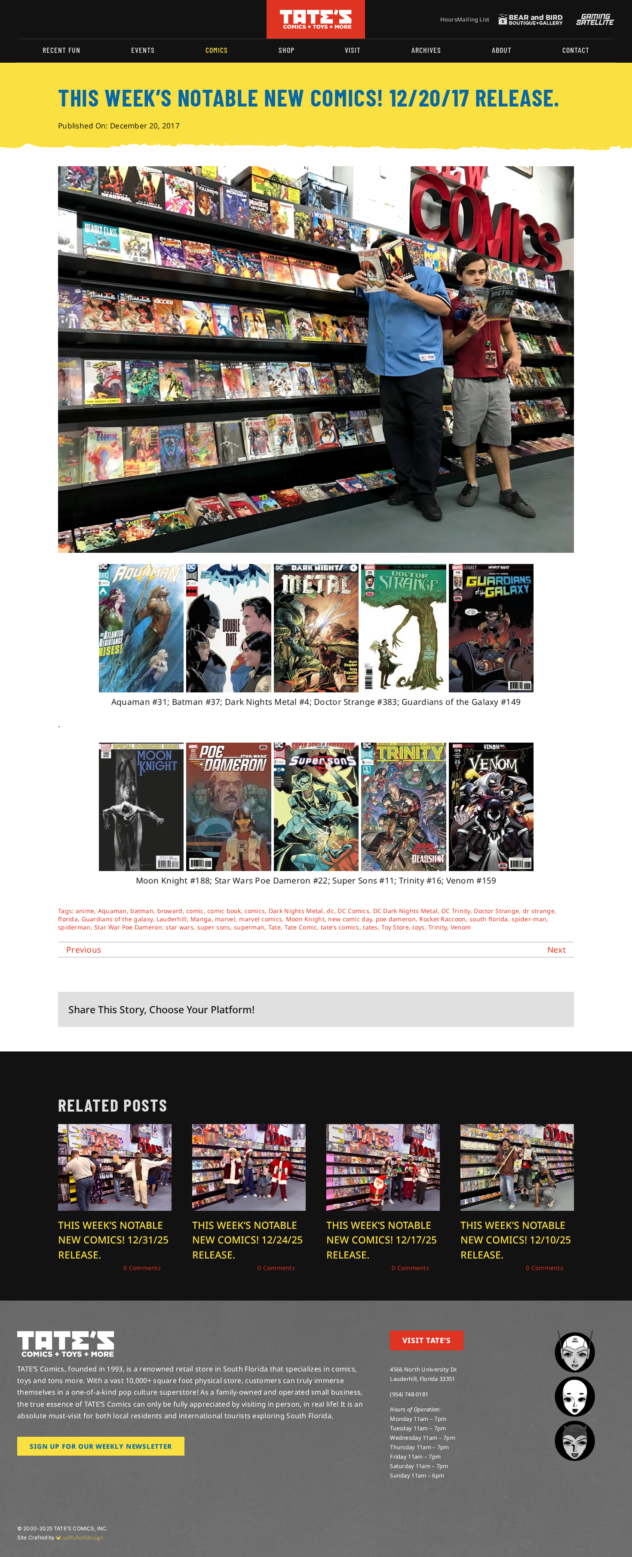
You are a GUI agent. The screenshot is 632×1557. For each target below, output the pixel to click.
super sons (213, 927)
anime (85, 911)
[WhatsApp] (529, 1009)
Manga (200, 919)
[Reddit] (501, 1009)
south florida (488, 919)
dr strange (539, 911)
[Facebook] (473, 1009)
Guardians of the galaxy (117, 919)
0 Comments (142, 1268)
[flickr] (61, 19)
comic (194, 911)
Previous (83, 949)
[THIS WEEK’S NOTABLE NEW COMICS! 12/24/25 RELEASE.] (249, 1129)
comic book (224, 911)
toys (418, 927)
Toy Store (395, 927)
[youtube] (47, 19)
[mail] (89, 19)
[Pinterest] (543, 1009)
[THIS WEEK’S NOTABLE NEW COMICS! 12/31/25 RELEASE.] (115, 1129)
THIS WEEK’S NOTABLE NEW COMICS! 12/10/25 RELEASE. (515, 1239)
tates (370, 927)
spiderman (74, 927)
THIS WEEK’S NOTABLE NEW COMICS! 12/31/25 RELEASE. (113, 1239)
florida (68, 919)
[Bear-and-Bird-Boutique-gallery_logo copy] (530, 17)
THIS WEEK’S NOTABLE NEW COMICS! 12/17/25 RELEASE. (381, 1239)
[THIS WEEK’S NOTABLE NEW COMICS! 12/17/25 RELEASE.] (383, 1129)
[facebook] (33, 19)
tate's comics (340, 927)
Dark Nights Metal (296, 911)
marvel (225, 919)
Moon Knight (305, 919)
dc (330, 911)
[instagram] (19, 19)
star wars (179, 927)
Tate (274, 927)
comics (255, 911)
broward (170, 911)
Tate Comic (301, 927)
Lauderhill (171, 919)
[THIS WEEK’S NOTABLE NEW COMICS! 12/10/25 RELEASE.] (517, 1129)
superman (249, 927)
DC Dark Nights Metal (405, 911)
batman (141, 911)
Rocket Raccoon (442, 919)
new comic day (350, 919)
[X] (487, 1009)
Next (556, 949)
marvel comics (260, 919)
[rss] (75, 19)
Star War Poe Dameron (128, 927)
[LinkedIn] (515, 1009)
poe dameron (396, 919)
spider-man (529, 919)
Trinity (437, 927)
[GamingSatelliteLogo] (593, 17)
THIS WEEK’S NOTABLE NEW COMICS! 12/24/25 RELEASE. (247, 1239)
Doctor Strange (496, 911)
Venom (461, 927)
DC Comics (353, 911)
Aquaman (112, 911)
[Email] (557, 1009)
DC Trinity (456, 911)
